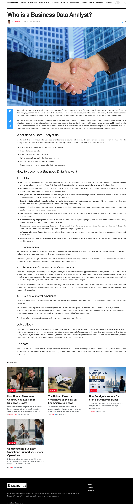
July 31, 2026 (19, 467)
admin (52, 414)
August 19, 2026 (24, 414)
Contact (91, 491)
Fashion (55, 2)
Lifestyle (74, 2)
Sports (99, 2)
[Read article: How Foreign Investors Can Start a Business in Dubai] (107, 380)
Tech (91, 2)
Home (23, 2)
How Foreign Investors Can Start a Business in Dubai (104, 397)
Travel (108, 2)
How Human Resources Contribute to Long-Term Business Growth (21, 399)
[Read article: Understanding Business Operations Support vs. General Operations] (25, 432)
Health (64, 2)
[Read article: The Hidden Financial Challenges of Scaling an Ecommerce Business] (66, 380)
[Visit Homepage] (12, 2)
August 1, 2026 (101, 411)
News (84, 2)
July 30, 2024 (28, 22)
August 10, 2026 (60, 414)
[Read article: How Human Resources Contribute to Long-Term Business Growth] (25, 380)
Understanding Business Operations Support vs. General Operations (25, 452)
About (90, 487)
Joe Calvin (17, 22)
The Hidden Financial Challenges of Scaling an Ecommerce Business (62, 399)
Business (32, 2)
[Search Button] (125, 2)
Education (44, 2)
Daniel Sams (13, 414)
